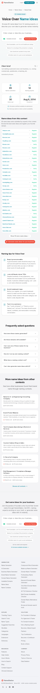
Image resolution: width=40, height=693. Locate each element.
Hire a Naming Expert (27, 625)
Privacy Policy (25, 655)
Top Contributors (26, 634)
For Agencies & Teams (28, 618)
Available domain (11, 38)
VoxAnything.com (7, 182)
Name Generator (6, 565)
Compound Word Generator (29, 565)
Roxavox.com (6, 148)
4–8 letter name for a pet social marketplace (20, 55)
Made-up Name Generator (29, 568)
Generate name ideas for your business (21, 241)
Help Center (5, 655)
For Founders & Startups (28, 615)
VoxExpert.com (7, 179)
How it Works (5, 658)
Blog (2, 664)
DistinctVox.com (7, 151)
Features (4, 652)
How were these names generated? (15, 333)
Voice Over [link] (27, 10)
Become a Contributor (28, 637)
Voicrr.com (6, 165)
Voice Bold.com (7, 196)
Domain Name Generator (9, 578)
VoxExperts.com (7, 206)
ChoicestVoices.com (8, 217)
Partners (23, 631)
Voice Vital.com (7, 227)
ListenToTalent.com (8, 220)
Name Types (5, 621)
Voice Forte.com (7, 193)
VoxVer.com (6, 161)
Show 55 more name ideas (19, 236)
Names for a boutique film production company (20, 48)
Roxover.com (6, 137)
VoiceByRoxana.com (8, 134)
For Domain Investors (27, 621)
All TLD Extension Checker (29, 591)
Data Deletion (25, 661)
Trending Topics (6, 615)
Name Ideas (18, 10)
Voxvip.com (6, 186)
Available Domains (7, 581)
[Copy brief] (36, 66)
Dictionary (4, 641)
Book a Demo (25, 644)
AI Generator (5, 568)
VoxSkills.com (6, 175)
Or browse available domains (19, 547)
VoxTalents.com (7, 213)
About (23, 652)
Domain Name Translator (28, 571)
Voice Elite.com (7, 231)
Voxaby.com (6, 203)
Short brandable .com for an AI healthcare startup (20, 44)
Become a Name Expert (28, 628)
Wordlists (4, 628)
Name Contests (6, 587)
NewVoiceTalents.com (9, 224)
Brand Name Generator (8, 575)
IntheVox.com (6, 210)
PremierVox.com (7, 168)
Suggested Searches (8, 625)
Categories (4, 631)
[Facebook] (6, 687)
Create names (29, 2)
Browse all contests (19, 486)
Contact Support (6, 667)
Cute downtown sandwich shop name (20, 51)
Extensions (4, 637)
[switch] (4, 38)
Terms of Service (26, 658)
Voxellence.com (7, 154)
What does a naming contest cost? (15, 360)
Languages (4, 634)
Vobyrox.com (6, 130)
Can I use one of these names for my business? (16, 347)
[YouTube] (13, 687)
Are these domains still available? (15, 339)
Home (10, 10)
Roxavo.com (6, 144)
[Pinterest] (9, 687)
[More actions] (29, 130)
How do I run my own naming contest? (16, 354)
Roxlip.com (6, 199)
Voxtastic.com (6, 172)
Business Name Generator (9, 571)
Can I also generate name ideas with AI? (17, 366)
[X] (2, 687)
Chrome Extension (7, 671)
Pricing (23, 641)
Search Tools (5, 618)
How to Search (6, 661)
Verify (35, 144)
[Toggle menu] (37, 2)
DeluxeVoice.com (7, 158)
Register (34, 130)
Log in (21, 2)
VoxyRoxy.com (7, 141)
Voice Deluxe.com (8, 189)
